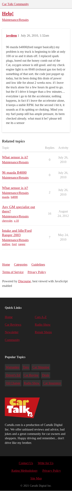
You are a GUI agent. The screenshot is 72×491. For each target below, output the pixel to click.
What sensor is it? (15, 157)
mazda (5, 197)
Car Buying (31, 375)
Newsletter (11, 332)
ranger (21, 244)
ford (14, 244)
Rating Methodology (24, 470)
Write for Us (45, 463)
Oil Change (13, 383)
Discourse (24, 281)
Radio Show (43, 324)
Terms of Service (13, 272)
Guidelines (38, 264)
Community (12, 340)
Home (6, 264)
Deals (45, 375)
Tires (26, 367)
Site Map (36, 478)
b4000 (14, 197)
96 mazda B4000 (14, 172)
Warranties (12, 367)
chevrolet (7, 220)
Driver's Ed (13, 375)
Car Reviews (13, 324)
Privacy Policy (37, 272)
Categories (20, 264)
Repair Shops (43, 332)
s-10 (16, 220)
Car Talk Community (15, 4)
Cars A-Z (41, 317)
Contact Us (26, 463)
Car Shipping (40, 367)
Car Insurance (52, 383)
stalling (6, 244)
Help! (8, 13)
